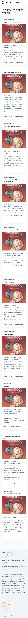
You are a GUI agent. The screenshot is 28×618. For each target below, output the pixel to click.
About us (4, 602)
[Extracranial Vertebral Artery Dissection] (14, 139)
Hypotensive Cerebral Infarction (13, 22)
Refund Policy (5, 608)
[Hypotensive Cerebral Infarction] (14, 33)
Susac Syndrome (9, 282)
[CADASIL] (14, 397)
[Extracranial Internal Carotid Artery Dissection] (14, 193)
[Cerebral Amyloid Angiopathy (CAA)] (14, 449)
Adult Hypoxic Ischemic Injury (12, 72)
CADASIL (6, 386)
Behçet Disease (8, 334)
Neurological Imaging (9, 19)
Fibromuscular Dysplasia (11, 230)
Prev (5, 544)
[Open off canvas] (25, 2)
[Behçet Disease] (14, 345)
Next (23, 544)
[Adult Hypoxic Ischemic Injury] (14, 83)
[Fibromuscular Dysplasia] (14, 241)
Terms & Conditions (7, 609)
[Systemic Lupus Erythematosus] (14, 505)
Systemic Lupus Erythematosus (13, 493)
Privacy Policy (5, 606)
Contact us (4, 601)
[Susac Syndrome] (14, 293)
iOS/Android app (6, 604)
